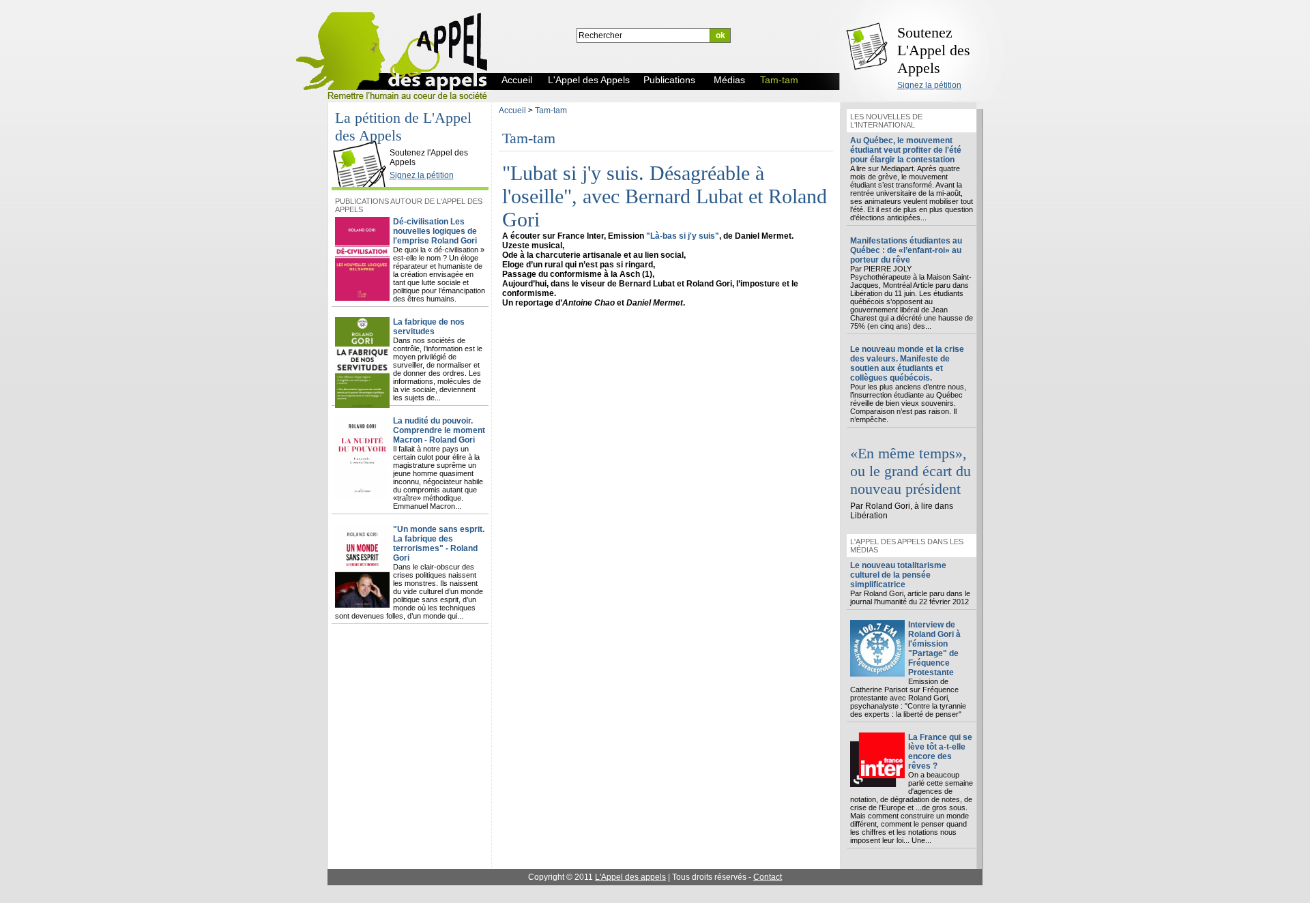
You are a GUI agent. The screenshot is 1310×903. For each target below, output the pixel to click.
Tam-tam (551, 110)
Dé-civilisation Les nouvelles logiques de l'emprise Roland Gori (435, 231)
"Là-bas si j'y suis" (682, 236)
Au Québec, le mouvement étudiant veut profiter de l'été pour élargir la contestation (905, 150)
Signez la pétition (929, 85)
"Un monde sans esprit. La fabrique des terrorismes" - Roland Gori (438, 543)
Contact (767, 877)
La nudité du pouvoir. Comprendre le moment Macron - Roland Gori (439, 430)
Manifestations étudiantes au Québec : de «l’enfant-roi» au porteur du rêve (906, 250)
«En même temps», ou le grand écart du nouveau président (910, 471)
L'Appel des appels (630, 877)
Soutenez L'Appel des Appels (933, 50)
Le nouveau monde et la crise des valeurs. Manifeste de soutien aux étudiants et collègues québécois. (907, 363)
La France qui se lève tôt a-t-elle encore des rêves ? (940, 751)
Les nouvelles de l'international (886, 121)
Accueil (512, 110)
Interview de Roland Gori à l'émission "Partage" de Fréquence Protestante (934, 648)
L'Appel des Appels (363, 141)
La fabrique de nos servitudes (429, 326)
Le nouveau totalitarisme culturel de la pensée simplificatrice (898, 575)
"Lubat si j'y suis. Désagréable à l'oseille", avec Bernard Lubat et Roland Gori (664, 196)
